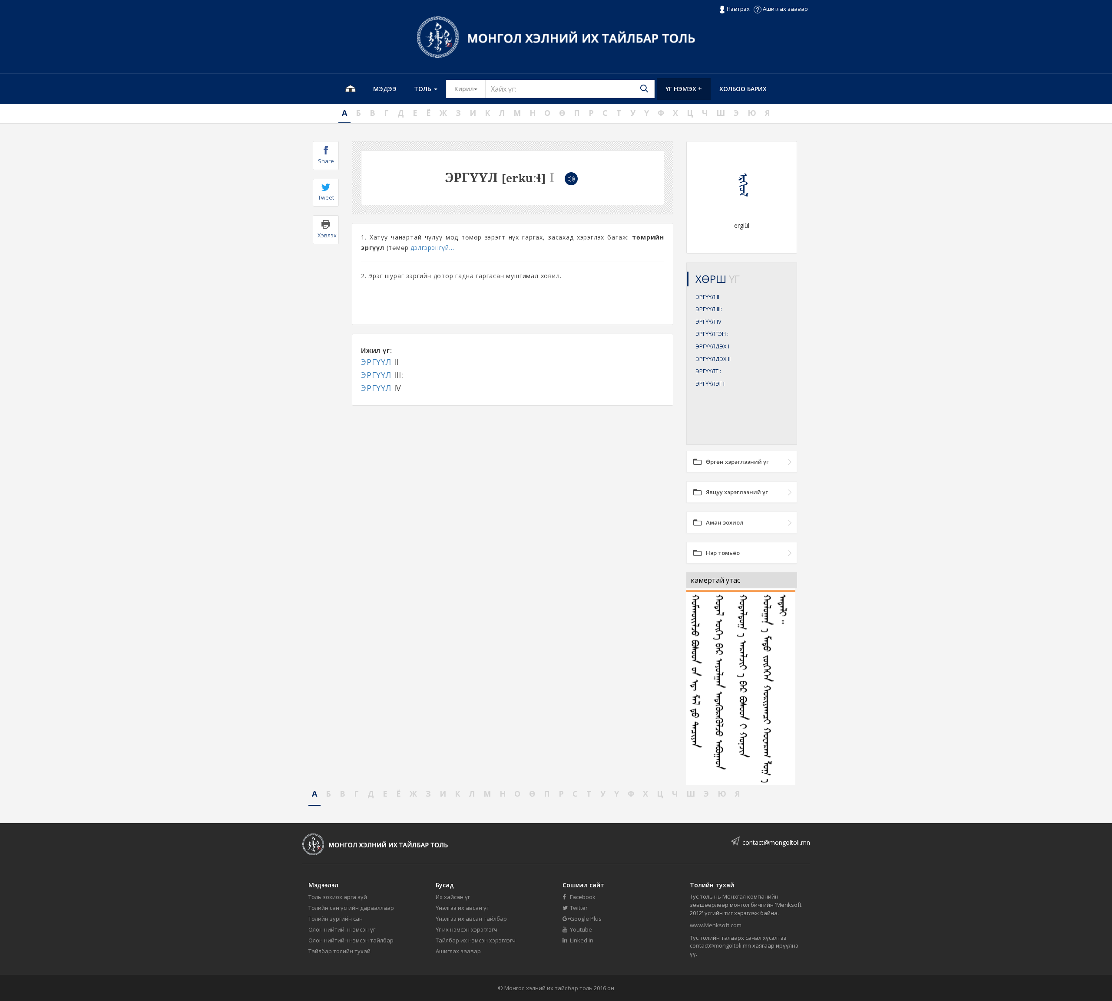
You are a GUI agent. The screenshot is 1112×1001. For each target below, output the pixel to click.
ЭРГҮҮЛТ (708, 371)
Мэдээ (385, 89)
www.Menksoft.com (715, 925)
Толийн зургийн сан (335, 918)
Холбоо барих (743, 89)
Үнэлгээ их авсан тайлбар (471, 918)
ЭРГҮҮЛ (376, 362)
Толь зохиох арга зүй (337, 897)
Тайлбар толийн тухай (339, 951)
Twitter (578, 908)
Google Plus (585, 918)
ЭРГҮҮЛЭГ (710, 383)
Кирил (470, 88)
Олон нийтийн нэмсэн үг (341, 929)
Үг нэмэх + (683, 89)
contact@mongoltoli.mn (776, 842)
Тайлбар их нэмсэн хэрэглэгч (476, 940)
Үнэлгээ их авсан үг (462, 908)
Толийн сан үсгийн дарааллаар (351, 908)
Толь (423, 89)
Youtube (580, 929)
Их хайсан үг (453, 897)
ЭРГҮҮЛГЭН (711, 334)
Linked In (581, 940)
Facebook (582, 897)
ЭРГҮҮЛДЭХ (712, 346)
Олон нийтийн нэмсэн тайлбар (351, 940)
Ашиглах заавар (784, 9)
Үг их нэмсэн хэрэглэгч (466, 929)
